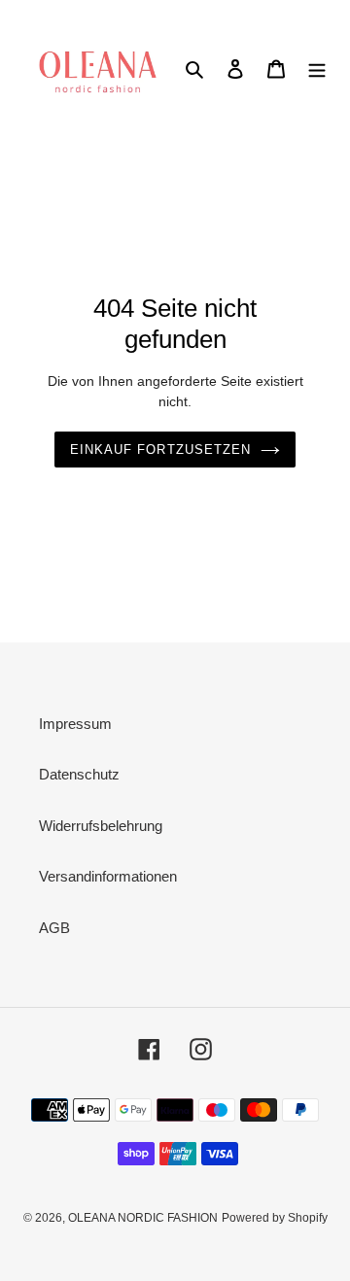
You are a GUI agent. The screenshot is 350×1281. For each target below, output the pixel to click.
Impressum (75, 723)
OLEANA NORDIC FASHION (143, 1218)
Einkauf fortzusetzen (160, 449)
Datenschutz (79, 774)
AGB (54, 927)
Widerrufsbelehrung (100, 825)
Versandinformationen (108, 876)
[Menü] (317, 68)
